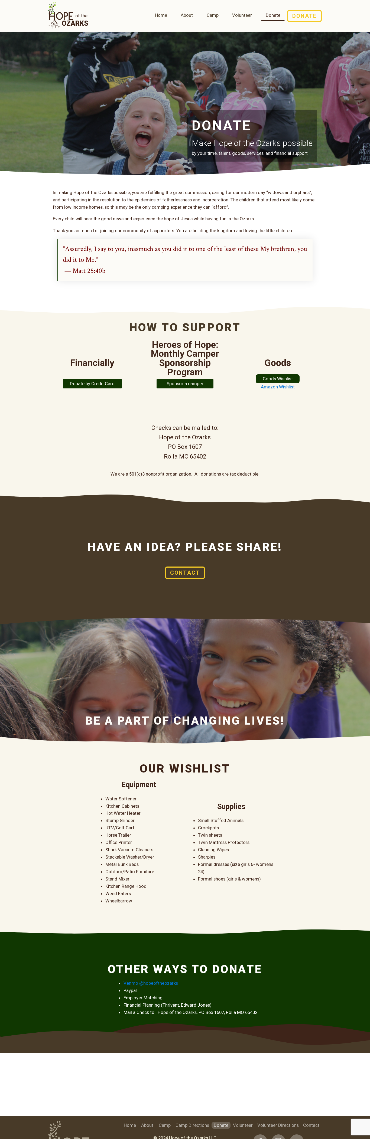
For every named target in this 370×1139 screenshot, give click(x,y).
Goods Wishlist (278, 378)
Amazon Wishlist (278, 387)
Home (161, 15)
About (187, 15)
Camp (213, 15)
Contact (185, 573)
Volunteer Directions (278, 1125)
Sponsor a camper (185, 383)
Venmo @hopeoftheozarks (151, 983)
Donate (273, 15)
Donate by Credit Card (92, 383)
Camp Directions (192, 1125)
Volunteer (242, 15)
